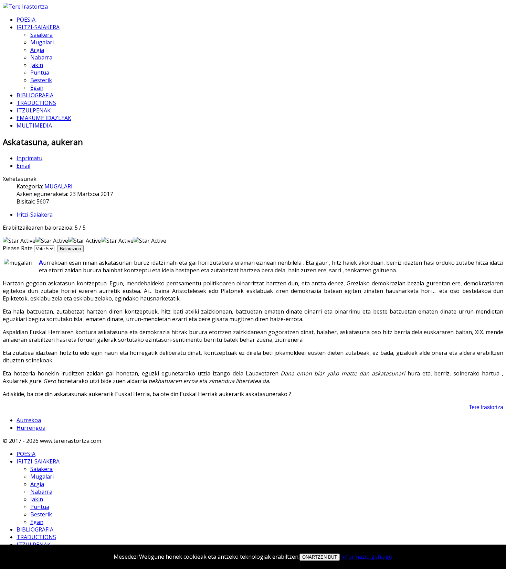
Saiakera (41, 35)
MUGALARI (58, 186)
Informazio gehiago (366, 556)
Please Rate (18, 248)
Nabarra (41, 57)
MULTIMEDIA (34, 125)
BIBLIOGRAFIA (35, 95)
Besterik (41, 80)
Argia (37, 50)
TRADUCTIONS (36, 103)
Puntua (39, 72)
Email (23, 165)
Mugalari (42, 42)
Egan (36, 87)
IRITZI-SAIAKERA (38, 27)
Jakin (36, 65)
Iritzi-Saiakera (35, 214)
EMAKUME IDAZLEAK (44, 118)
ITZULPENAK (34, 110)
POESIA (26, 19)
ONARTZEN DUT (319, 557)
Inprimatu (29, 158)
